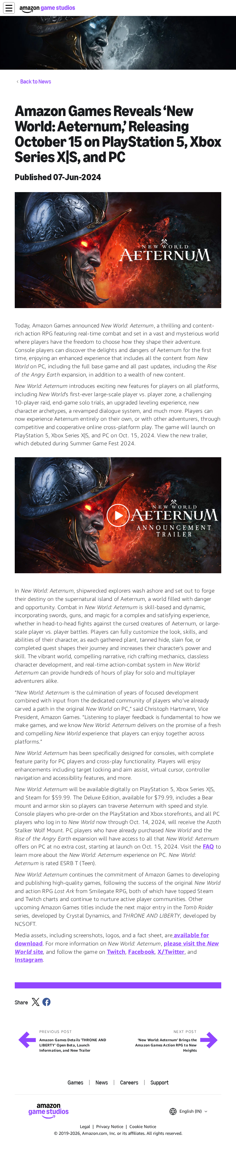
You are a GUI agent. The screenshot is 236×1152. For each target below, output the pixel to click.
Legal (85, 1126)
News (102, 1082)
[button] (9, 8)
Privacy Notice (109, 1126)
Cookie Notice (142, 1126)
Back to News (35, 82)
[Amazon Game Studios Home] (47, 9)
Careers (129, 1082)
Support (159, 1082)
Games (75, 1082)
